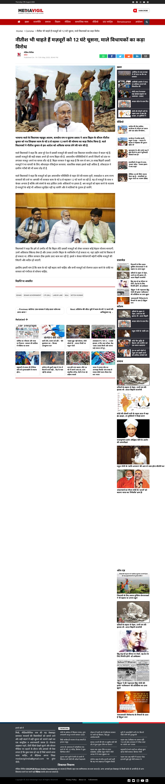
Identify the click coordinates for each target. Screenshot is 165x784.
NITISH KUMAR (77, 295)
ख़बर (27, 21)
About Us (82, 779)
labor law (57, 295)
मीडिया (68, 21)
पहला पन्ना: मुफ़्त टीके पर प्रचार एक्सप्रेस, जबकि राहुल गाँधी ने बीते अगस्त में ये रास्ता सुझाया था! (102, 751)
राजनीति (37, 21)
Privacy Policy (71, 779)
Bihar (19, 295)
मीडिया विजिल (29, 52)
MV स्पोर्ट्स (108, 21)
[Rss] (148, 2)
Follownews (93, 779)
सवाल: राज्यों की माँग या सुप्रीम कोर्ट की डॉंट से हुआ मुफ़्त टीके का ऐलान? (103, 743)
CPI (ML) (47, 295)
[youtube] (144, 2)
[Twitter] (137, 2)
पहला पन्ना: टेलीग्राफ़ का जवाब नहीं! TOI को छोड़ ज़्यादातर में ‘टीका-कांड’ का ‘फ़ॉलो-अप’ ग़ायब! (133, 742)
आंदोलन (139, 21)
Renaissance (124, 21)
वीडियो (95, 21)
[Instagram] (140, 2)
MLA (66, 295)
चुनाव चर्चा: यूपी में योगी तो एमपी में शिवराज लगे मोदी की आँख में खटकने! (72, 758)
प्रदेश (25, 54)
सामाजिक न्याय (81, 21)
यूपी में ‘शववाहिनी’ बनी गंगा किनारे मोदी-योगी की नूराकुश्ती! (132, 733)
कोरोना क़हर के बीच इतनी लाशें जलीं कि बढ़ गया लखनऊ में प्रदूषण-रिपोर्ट (102, 760)
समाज (48, 21)
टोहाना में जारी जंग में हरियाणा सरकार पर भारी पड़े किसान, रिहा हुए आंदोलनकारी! (102, 734)
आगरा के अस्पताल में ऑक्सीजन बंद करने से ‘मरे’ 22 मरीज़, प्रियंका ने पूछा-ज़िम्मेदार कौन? (73, 749)
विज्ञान (57, 21)
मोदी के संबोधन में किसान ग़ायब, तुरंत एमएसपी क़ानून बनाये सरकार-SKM (73, 733)
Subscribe (143, 10)
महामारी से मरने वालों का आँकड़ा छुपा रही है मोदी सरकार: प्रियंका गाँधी (133, 750)
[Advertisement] (133, 220)
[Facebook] (133, 2)
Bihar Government (32, 295)
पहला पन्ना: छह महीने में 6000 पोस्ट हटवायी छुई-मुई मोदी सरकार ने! (133, 758)
